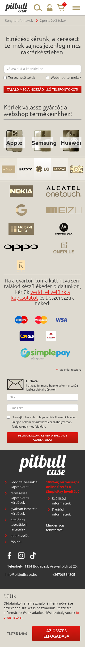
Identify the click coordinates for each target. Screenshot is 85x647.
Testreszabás (17, 633)
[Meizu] (63, 210)
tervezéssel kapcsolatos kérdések (20, 498)
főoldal (16, 542)
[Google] (21, 210)
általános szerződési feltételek (19, 524)
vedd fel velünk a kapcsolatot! (24, 484)
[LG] (42, 169)
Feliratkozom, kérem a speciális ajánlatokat (42, 437)
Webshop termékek (66, 77)
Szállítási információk (61, 500)
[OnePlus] (63, 247)
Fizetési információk (61, 511)
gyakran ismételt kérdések (24, 511)
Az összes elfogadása (56, 633)
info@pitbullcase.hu (21, 574)
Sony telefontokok (19, 20)
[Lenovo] (59, 169)
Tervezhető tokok (21, 77)
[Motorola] (63, 229)
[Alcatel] (63, 191)
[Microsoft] (21, 229)
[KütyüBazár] (76, 169)
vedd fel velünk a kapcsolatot (40, 295)
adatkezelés (20, 535)
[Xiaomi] (8, 169)
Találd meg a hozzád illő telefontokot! (42, 89)
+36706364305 (63, 574)
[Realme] (21, 266)
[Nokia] (21, 191)
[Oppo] (21, 247)
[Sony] (25, 169)
